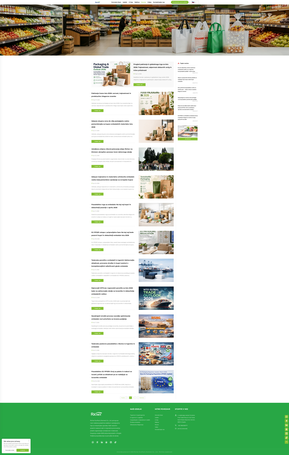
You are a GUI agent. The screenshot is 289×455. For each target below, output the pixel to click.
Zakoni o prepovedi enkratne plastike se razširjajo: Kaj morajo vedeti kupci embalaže (187, 79)
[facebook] (97, 442)
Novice (143, 2)
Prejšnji (123, 397)
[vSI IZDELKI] (188, 131)
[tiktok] (115, 442)
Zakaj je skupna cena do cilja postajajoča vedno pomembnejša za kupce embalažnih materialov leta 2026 (112, 124)
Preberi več (139, 84)
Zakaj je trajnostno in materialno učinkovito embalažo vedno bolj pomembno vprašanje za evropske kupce (112, 178)
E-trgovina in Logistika (136, 417)
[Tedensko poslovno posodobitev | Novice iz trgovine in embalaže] (156, 354)
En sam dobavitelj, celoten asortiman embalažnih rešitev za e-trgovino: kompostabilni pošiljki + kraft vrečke (186, 69)
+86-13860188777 (183, 425)
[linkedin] (101, 442)
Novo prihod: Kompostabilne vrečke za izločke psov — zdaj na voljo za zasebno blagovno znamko (187, 89)
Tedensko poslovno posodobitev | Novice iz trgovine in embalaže (113, 345)
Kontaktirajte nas (159, 2)
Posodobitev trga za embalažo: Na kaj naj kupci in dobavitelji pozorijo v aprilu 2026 (111, 206)
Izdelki (125, 2)
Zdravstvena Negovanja (136, 424)
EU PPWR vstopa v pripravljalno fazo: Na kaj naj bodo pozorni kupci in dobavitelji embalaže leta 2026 (112, 233)
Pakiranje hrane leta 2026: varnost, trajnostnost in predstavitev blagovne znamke (111, 94)
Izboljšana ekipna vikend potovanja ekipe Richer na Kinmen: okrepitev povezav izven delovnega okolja (111, 150)
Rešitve (137, 2)
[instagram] (111, 442)
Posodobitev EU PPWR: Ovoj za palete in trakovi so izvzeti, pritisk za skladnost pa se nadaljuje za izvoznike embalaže (111, 374)
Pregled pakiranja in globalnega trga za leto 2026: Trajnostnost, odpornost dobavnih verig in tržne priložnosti (153, 67)
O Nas (131, 2)
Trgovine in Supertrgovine (137, 415)
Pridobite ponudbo (179, 2)
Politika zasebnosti (165, 452)
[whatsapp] (92, 442)
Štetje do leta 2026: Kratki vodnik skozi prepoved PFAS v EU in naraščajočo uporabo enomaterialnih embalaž (187, 107)
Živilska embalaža (135, 422)
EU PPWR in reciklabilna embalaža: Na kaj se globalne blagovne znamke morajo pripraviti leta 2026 (188, 117)
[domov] (97, 2)
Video (149, 2)
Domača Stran (116, 2)
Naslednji (141, 397)
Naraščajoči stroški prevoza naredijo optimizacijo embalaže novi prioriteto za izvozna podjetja (110, 317)
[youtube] (106, 442)
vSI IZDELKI (188, 139)
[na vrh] (286, 442)
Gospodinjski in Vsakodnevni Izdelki (140, 420)
